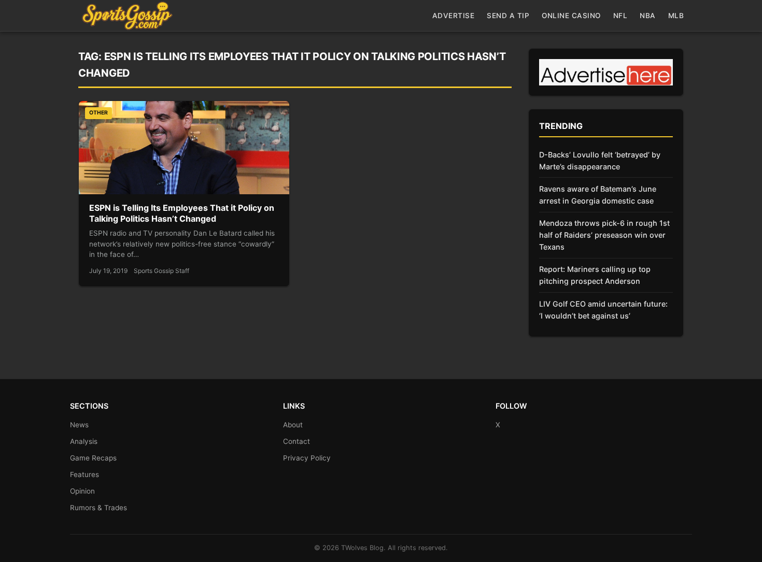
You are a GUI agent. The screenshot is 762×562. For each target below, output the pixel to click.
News (79, 425)
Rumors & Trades (98, 507)
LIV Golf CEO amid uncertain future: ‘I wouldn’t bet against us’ (603, 309)
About (293, 425)
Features (84, 474)
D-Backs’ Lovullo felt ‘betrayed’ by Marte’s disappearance (599, 160)
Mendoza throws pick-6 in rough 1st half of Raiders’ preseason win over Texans (604, 235)
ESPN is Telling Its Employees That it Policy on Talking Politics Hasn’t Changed (181, 213)
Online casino (571, 15)
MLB (676, 15)
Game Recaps (93, 458)
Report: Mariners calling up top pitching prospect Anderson (595, 275)
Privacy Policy (307, 458)
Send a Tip (508, 15)
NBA (648, 15)
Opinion (82, 491)
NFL (620, 15)
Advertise (453, 15)
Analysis (83, 441)
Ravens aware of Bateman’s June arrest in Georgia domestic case (597, 194)
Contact (296, 441)
